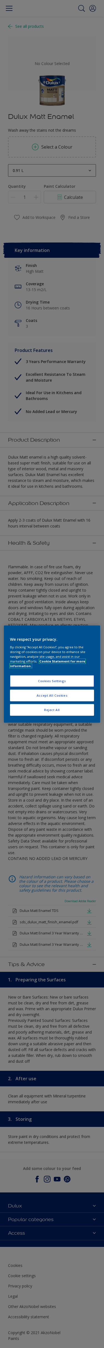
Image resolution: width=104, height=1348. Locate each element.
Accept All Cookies (52, 695)
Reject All (52, 710)
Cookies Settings (52, 681)
